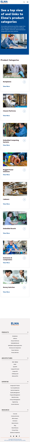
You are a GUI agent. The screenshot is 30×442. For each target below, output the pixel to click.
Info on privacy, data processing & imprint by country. (15, 440)
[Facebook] (19, 436)
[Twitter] (13, 436)
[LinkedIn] (10, 436)
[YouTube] (16, 436)
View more (6, 86)
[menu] (27, 2)
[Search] (24, 2)
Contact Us (15, 316)
